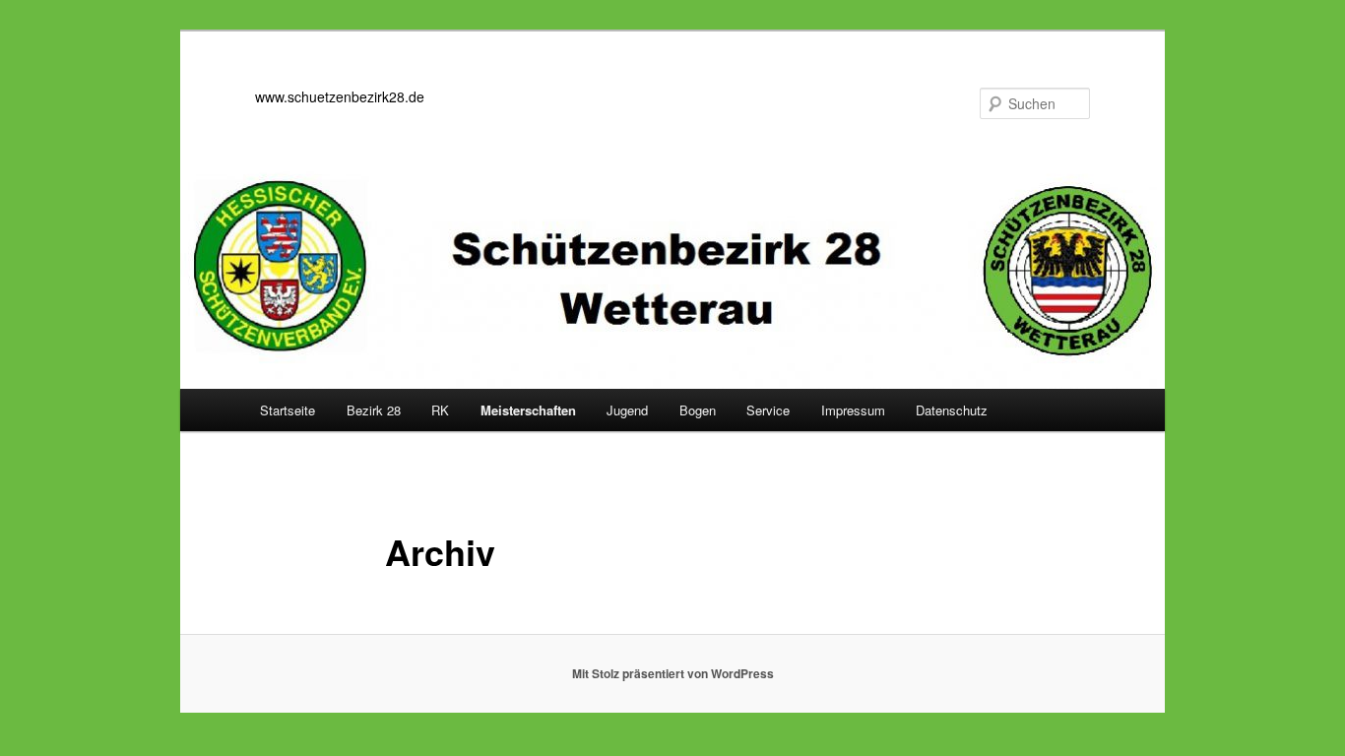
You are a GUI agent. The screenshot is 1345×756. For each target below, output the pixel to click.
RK (440, 410)
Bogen (697, 410)
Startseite (287, 410)
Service (768, 410)
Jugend (627, 410)
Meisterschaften (528, 410)
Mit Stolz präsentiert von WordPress (673, 673)
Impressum (853, 410)
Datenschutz (952, 410)
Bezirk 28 (374, 410)
